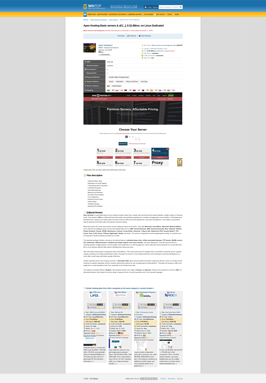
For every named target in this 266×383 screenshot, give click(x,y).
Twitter (145, 378)
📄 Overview (119, 36)
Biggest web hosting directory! (96, 8)
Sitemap (180, 378)
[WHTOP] (85, 14)
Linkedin (153, 378)
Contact (163, 378)
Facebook (142, 378)
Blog (147, 378)
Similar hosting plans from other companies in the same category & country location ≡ (120, 288)
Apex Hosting (113, 19)
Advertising (171, 378)
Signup (155, 7)
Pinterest (150, 378)
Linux (165, 48)
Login (149, 7)
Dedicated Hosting (156, 48)
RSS (155, 378)
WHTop (85, 19)
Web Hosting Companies (99, 19)
